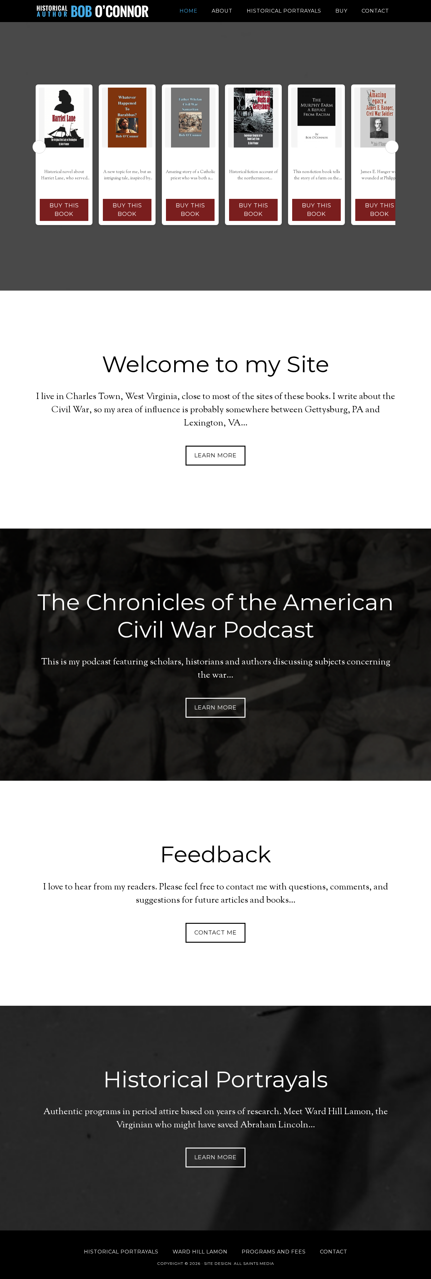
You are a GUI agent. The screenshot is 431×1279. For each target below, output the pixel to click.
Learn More (215, 455)
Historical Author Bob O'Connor (92, 11)
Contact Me (215, 932)
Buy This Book (64, 209)
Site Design (217, 1263)
